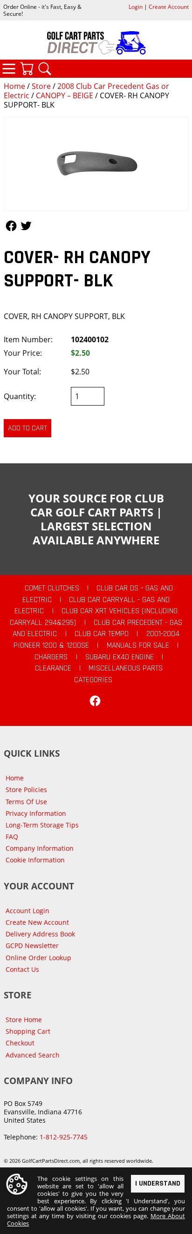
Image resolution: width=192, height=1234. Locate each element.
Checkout (20, 1042)
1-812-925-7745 (64, 1136)
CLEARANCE (53, 668)
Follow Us (11, 225)
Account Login (27, 910)
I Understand (157, 1183)
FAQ (12, 836)
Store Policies (26, 789)
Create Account (169, 7)
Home (14, 86)
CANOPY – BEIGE (64, 95)
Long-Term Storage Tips (42, 824)
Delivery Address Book (40, 933)
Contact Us (22, 969)
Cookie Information (35, 859)
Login (136, 7)
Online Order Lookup (38, 957)
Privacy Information (36, 813)
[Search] (45, 68)
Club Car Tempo (102, 634)
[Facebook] (95, 700)
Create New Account (37, 922)
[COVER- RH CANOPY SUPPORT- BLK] (96, 163)
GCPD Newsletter (32, 945)
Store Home (24, 1019)
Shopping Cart (28, 1031)
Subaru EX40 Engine (119, 657)
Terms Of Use (26, 801)
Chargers (51, 657)
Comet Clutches (52, 588)
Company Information (40, 848)
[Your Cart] (26, 68)
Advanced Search (33, 1055)
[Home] (96, 43)
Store (41, 86)
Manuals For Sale (138, 645)
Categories (9, 68)
